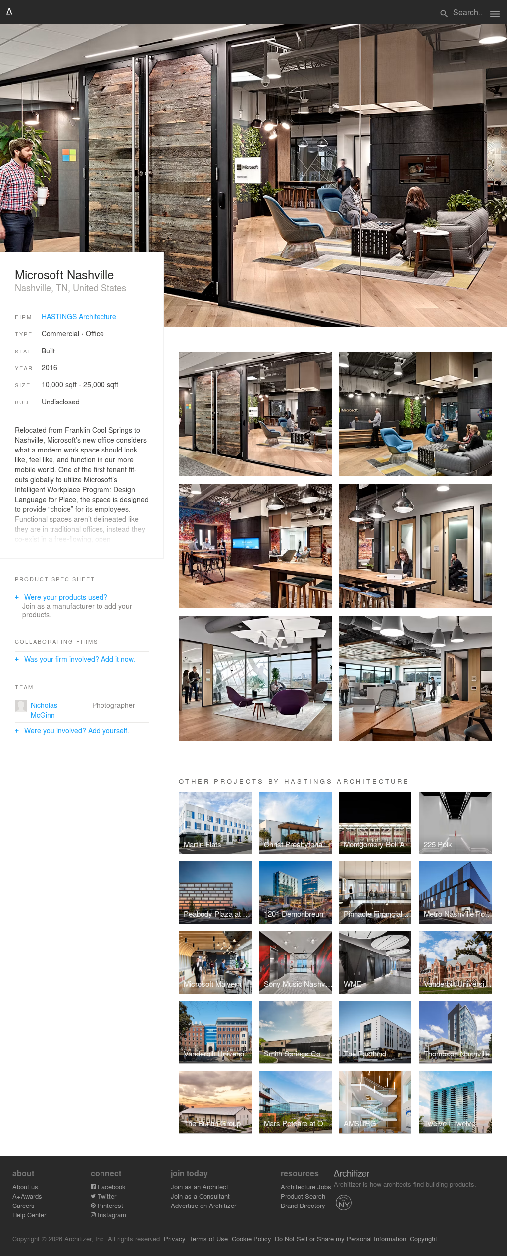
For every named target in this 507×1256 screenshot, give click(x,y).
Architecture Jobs (306, 1186)
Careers (23, 1205)
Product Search (303, 1196)
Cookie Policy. (252, 1238)
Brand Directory (303, 1205)
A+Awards (27, 1196)
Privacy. (175, 1238)
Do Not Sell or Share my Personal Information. (341, 1238)
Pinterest (109, 1205)
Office (95, 333)
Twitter (106, 1196)
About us (25, 1186)
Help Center (29, 1214)
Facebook (111, 1186)
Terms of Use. (209, 1238)
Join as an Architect (199, 1186)
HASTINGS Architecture (79, 316)
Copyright (423, 1238)
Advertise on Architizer (203, 1205)
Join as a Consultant (200, 1196)
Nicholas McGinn (44, 710)
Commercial (60, 333)
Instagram (111, 1214)
